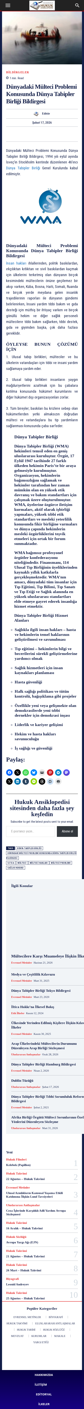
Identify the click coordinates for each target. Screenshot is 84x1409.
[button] (7, 5)
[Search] (77, 5)
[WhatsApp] (9, 134)
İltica (11, 863)
